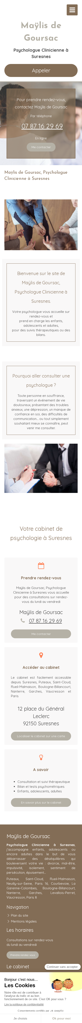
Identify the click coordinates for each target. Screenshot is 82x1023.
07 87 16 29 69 (42, 126)
